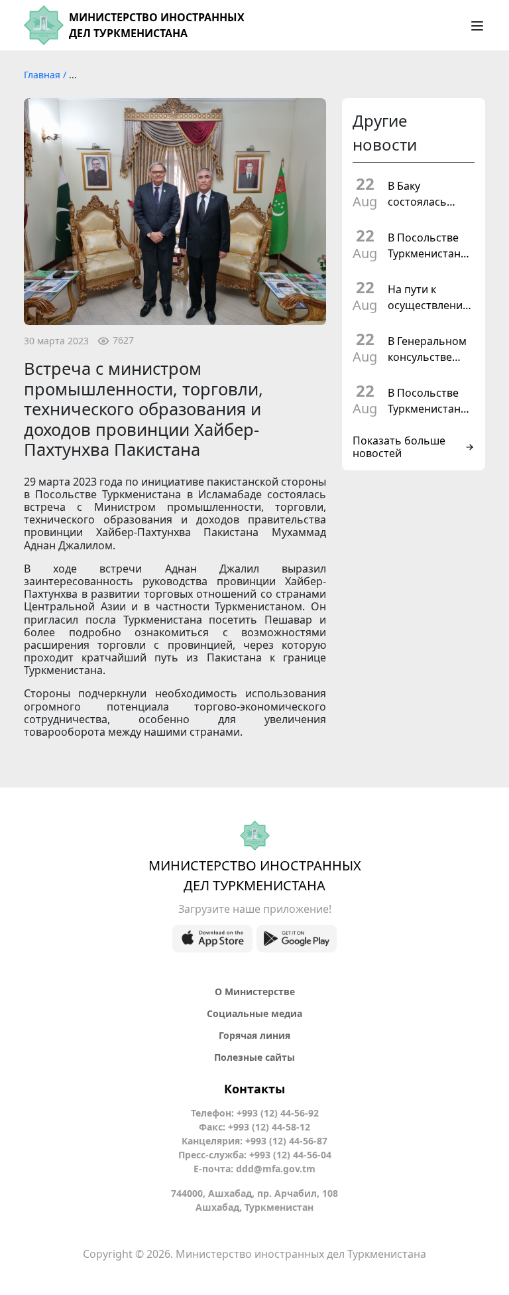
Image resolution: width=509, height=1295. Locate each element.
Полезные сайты (254, 1057)
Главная (43, 74)
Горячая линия (254, 1035)
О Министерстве (255, 991)
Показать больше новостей (399, 447)
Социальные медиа (254, 1013)
